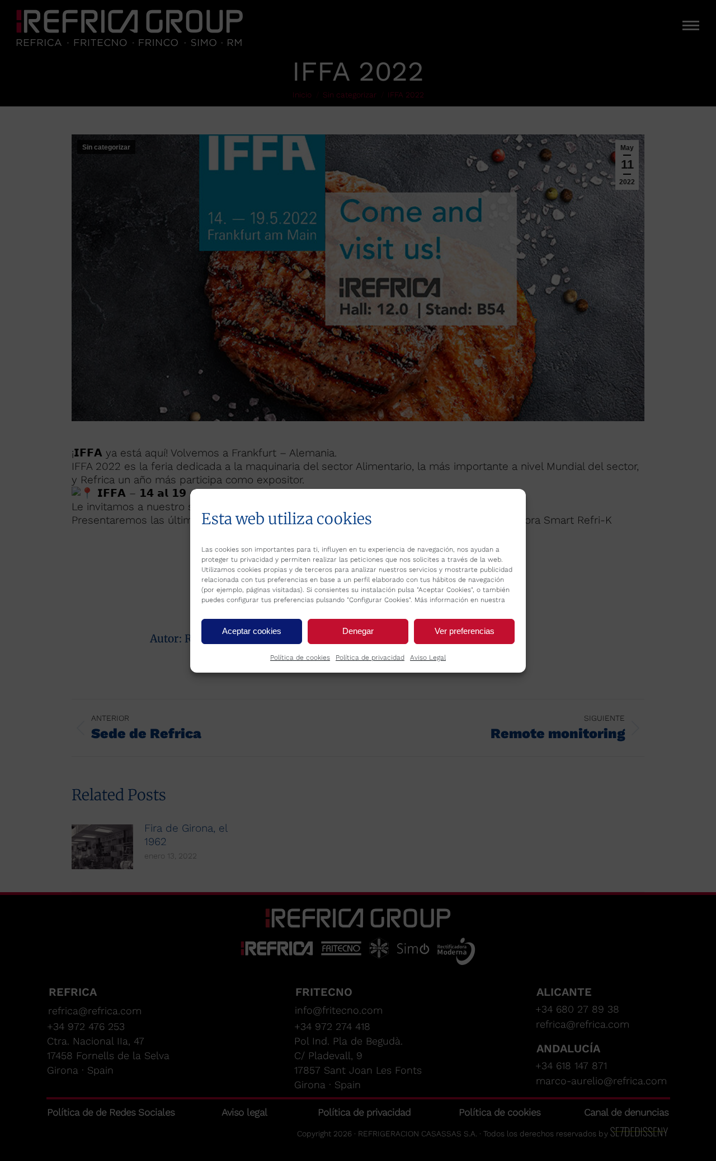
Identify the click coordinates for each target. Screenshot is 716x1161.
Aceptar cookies (251, 631)
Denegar (358, 631)
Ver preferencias (464, 631)
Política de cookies (300, 657)
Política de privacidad (370, 657)
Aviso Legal (428, 657)
